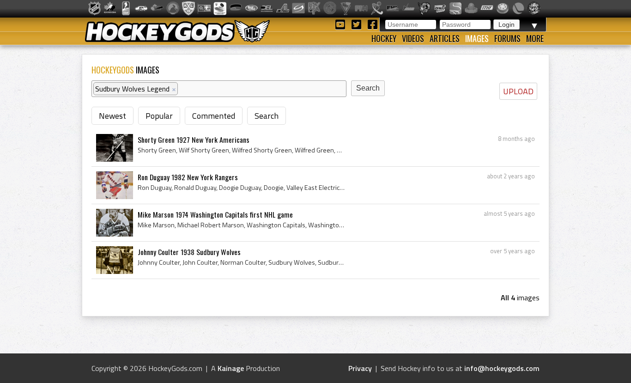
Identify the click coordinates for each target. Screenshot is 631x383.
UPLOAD (518, 91)
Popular (159, 115)
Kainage (231, 368)
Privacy (360, 368)
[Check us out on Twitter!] (358, 24)
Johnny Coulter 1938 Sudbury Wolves (189, 251)
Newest (112, 115)
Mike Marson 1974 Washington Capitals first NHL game (215, 214)
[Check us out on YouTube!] (342, 24)
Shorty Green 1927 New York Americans (193, 139)
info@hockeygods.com (502, 368)
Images (477, 38)
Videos (413, 38)
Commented (213, 115)
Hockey (383, 38)
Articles (445, 38)
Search (267, 115)
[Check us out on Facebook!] (372, 24)
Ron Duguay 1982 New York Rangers (188, 176)
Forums (507, 38)
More (535, 38)
